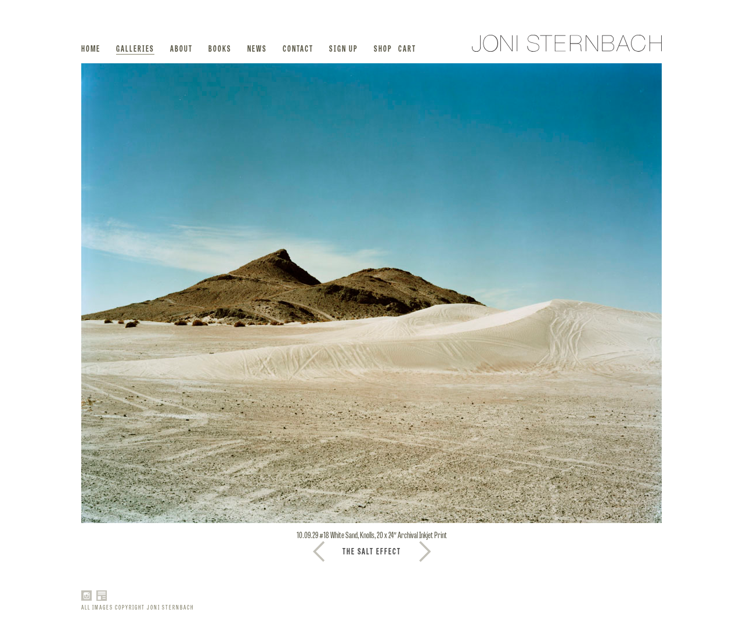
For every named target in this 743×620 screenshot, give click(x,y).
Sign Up (343, 48)
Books (220, 48)
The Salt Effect (371, 551)
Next (318, 551)
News (257, 48)
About (181, 48)
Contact (298, 48)
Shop (383, 48)
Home (90, 48)
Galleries (135, 48)
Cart (407, 48)
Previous (425, 551)
